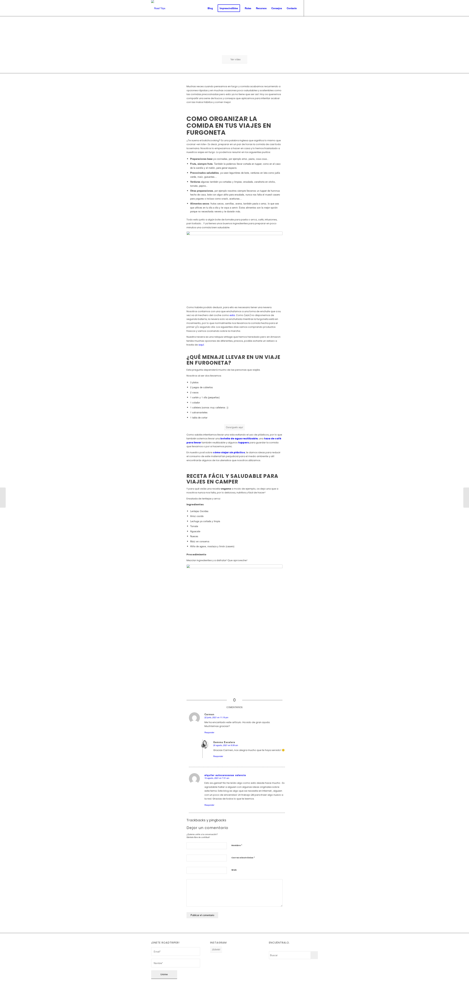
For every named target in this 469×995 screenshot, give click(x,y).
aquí (201, 344)
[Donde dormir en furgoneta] (466, 498)
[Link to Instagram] (309, 8)
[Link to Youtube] (315, 8)
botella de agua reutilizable (239, 438)
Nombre (236, 845)
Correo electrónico (243, 857)
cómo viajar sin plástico (229, 452)
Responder (209, 732)
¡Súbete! (216, 949)
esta (232, 315)
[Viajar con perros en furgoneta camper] (3, 498)
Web (234, 869)
